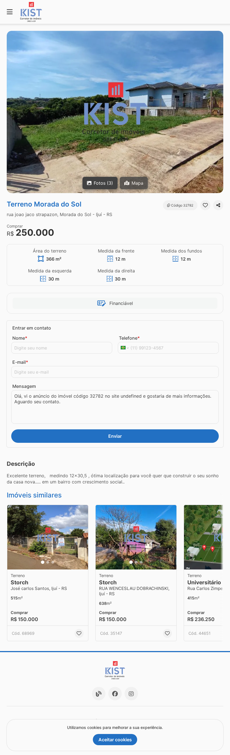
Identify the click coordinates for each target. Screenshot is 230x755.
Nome (19, 338)
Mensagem (24, 386)
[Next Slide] (218, 112)
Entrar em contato (31, 328)
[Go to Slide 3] (52, 562)
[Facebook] (115, 693)
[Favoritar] (205, 205)
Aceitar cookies (115, 739)
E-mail (20, 362)
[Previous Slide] (11, 112)
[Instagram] (131, 693)
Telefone (129, 338)
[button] (115, 112)
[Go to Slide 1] (42, 562)
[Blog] (98, 693)
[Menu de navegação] (10, 12)
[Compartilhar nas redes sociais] (218, 205)
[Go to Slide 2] (47, 562)
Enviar (115, 436)
